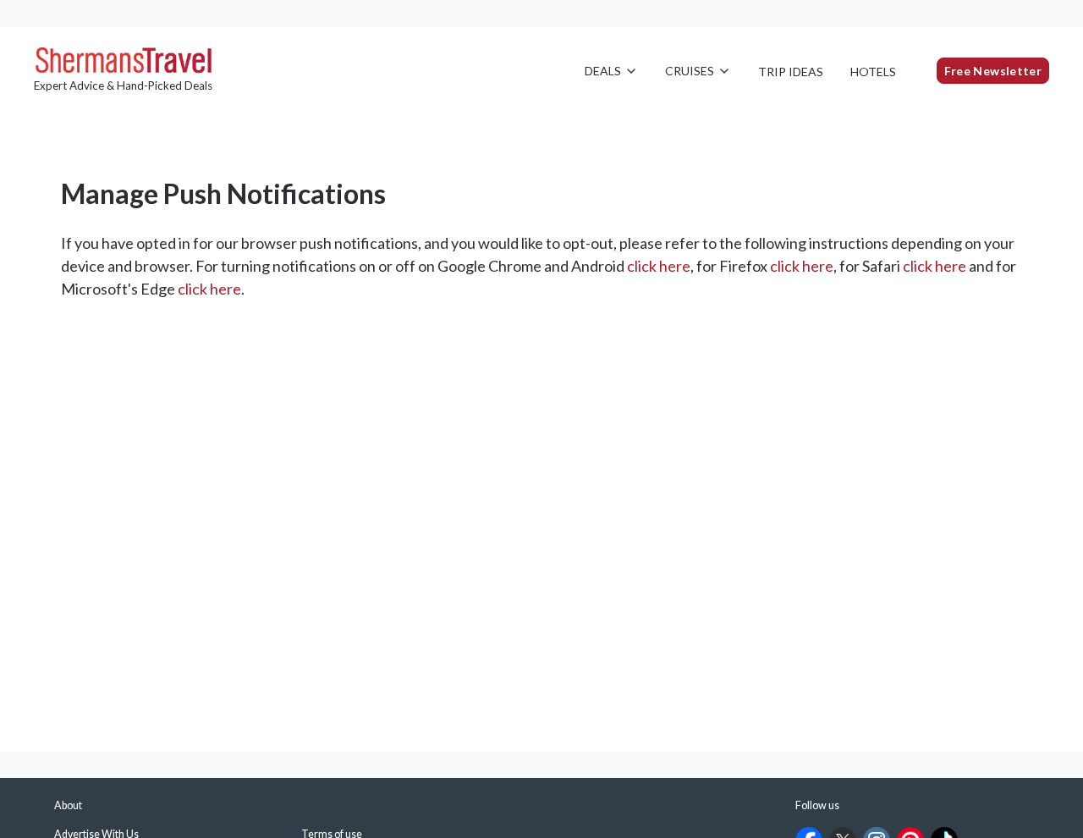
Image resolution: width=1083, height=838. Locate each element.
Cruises (689, 70)
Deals (603, 70)
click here (658, 265)
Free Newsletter (993, 70)
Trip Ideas (790, 71)
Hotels (873, 71)
